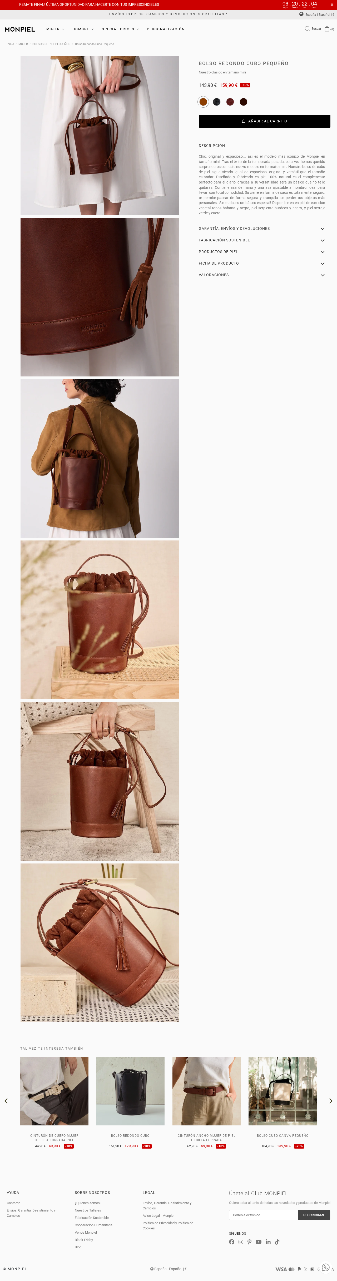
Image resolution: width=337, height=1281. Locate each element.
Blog (78, 1247)
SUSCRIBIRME (314, 1215)
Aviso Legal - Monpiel (158, 1216)
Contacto (13, 1203)
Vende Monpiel (86, 1232)
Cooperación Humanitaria (93, 1225)
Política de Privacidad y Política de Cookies (168, 1225)
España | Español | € (319, 15)
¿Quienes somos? (88, 1203)
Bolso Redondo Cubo (130, 1136)
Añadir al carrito (267, 121)
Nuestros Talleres (88, 1210)
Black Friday (84, 1240)
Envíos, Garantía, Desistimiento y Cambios (31, 1213)
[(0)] (327, 29)
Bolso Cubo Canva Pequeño (283, 1136)
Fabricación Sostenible (92, 1218)
